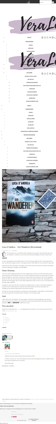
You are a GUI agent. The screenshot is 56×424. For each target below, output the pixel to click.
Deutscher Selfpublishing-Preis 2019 (32, 85)
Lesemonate (32, 88)
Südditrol (7, 333)
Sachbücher (31, 54)
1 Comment (14, 250)
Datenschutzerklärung (34, 419)
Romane (31, 45)
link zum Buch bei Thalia (11, 310)
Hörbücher (30, 48)
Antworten (17, 353)
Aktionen (29, 72)
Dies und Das (31, 79)
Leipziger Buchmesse (32, 91)
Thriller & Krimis (31, 51)
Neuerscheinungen (29, 68)
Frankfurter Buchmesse (32, 82)
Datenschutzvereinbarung (17, 414)
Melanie (6, 351)
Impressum (14, 411)
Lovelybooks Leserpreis (32, 95)
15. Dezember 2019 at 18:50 (10, 353)
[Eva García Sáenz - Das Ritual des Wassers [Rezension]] (4, 340)
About (29, 37)
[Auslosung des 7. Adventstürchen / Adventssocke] (10, 340)
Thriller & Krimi (6, 243)
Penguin (19, 309)
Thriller (10, 333)
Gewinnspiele (32, 98)
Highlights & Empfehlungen (29, 64)
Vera (5, 334)
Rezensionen (29, 41)
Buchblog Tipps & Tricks (30, 76)
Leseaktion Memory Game (32, 101)
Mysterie (3, 333)
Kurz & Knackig (30, 60)
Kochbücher (31, 57)
